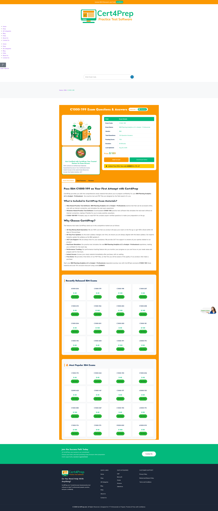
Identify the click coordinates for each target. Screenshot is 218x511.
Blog (4, 33)
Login (1, 68)
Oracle (119, 480)
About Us (5, 38)
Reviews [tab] (91, 180)
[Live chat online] (208, 310)
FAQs (4, 35)
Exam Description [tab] (68, 180)
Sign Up (6, 68)
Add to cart (116, 159)
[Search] (132, 77)
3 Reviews (143, 109)
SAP (118, 474)
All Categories (7, 31)
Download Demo (142, 159)
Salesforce (120, 486)
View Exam (75, 297)
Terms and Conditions (145, 482)
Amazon (119, 483)
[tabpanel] (109, 227)
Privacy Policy (143, 474)
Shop (4, 29)
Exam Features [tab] (81, 180)
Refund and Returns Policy (146, 478)
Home (4, 26)
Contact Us (6, 40)
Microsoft (119, 477)
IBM (65, 90)
